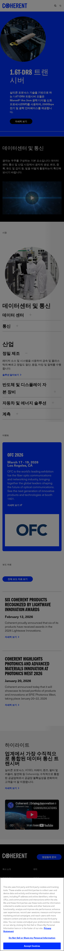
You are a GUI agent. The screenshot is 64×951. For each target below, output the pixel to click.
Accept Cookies (32, 945)
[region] (32, 914)
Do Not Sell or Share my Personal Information (32, 937)
